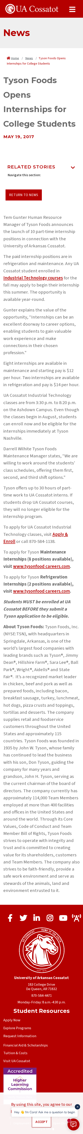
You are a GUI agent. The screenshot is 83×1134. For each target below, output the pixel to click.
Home (15, 58)
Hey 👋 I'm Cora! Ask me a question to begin (44, 1112)
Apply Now (11, 1020)
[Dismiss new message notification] (77, 1107)
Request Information (19, 1036)
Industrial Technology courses (33, 278)
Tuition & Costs (15, 1053)
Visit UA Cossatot (16, 1061)
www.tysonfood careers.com (41, 566)
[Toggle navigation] (72, 168)
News (29, 58)
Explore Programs (17, 1028)
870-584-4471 (41, 995)
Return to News (23, 195)
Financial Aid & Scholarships (25, 1045)
